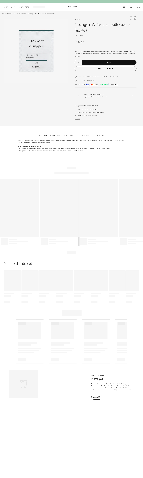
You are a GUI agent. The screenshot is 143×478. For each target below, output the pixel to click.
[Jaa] (130, 18)
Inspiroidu (24, 7)
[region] (36, 51)
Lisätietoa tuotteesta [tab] (49, 136)
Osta (109, 62)
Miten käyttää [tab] (71, 136)
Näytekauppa (11, 14)
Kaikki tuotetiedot (105, 69)
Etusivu (4, 14)
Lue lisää (77, 56)
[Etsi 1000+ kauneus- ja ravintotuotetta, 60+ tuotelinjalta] (124, 7)
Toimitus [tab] (100, 136)
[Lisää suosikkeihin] (134, 18)
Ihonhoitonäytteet (22, 14)
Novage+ (79, 20)
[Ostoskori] (138, 7)
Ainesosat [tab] (87, 136)
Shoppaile (9, 7)
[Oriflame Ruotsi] (71, 7)
